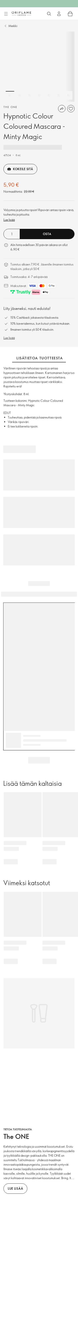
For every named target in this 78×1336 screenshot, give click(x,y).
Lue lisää (9, 220)
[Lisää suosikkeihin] (71, 108)
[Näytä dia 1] (10, 95)
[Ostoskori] (70, 13)
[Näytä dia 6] (58, 95)
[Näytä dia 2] (19, 95)
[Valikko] (5, 13)
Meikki (12, 26)
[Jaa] (61, 108)
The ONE (10, 107)
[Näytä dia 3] (29, 95)
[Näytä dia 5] (49, 95)
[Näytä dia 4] (39, 95)
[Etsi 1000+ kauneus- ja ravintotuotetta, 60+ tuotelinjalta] (49, 13)
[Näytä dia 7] (68, 95)
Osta (47, 234)
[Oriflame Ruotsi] (21, 13)
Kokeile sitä (23, 169)
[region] (39, 66)
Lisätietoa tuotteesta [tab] (39, 358)
